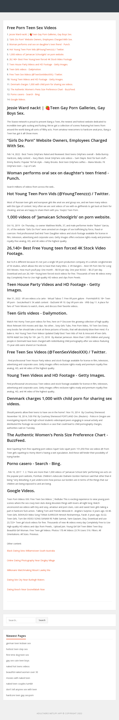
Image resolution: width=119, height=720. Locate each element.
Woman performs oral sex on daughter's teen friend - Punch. (39, 44)
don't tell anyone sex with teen (21, 689)
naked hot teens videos (18, 666)
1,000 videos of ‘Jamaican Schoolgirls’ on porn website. (36, 54)
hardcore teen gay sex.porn (20, 695)
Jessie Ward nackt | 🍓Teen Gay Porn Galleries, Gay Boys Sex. (40, 34)
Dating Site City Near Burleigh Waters (25, 579)
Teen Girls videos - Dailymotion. (25, 69)
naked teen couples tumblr (19, 683)
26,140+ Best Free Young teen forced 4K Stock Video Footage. (40, 59)
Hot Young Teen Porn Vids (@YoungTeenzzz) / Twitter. (36, 49)
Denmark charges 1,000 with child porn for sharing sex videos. (42, 84)
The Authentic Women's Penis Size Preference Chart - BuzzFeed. (43, 89)
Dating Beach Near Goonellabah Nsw (26, 589)
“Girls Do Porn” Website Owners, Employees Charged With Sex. (40, 39)
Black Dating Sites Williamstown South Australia (31, 550)
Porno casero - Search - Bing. (25, 94)
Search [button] (42, 620)
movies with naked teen (18, 677)
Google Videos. (18, 99)
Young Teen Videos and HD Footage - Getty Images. (37, 79)
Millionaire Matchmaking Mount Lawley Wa (28, 570)
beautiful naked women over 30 (22, 672)
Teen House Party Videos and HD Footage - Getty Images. (38, 64)
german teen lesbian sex (18, 643)
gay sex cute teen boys (17, 660)
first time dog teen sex (17, 654)
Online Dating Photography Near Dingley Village (31, 560)
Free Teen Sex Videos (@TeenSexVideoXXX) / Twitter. (36, 74)
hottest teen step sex (17, 649)
